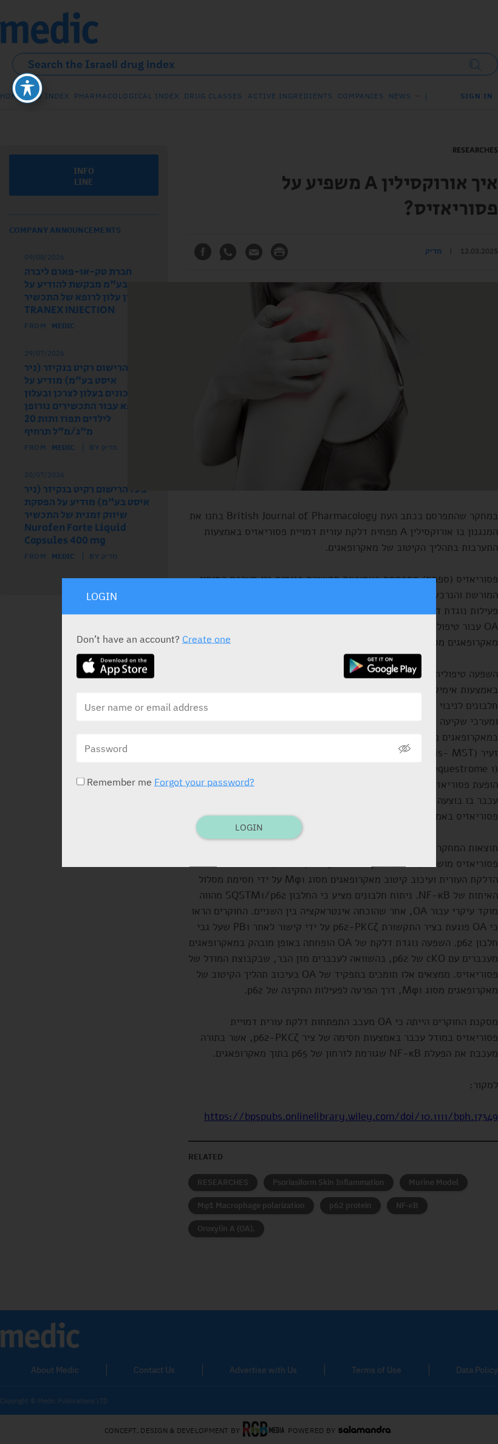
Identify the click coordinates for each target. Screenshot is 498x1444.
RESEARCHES (222, 1182)
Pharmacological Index (126, 95)
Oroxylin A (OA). (226, 1228)
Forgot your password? (204, 781)
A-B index (48, 95)
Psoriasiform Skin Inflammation (328, 1182)
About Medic (55, 1369)
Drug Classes (213, 95)
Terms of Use (376, 1369)
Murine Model (434, 1182)
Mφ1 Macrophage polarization (251, 1205)
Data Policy (477, 1369)
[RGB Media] (264, 1430)
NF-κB (407, 1205)
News (400, 95)
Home (11, 95)
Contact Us (154, 1369)
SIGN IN (476, 95)
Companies (361, 95)
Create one (206, 638)
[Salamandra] (364, 1430)
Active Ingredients (290, 95)
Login (249, 826)
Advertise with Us (263, 1369)
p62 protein (350, 1205)
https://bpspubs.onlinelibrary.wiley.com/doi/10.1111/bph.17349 (351, 1117)
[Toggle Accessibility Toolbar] (27, 88)
